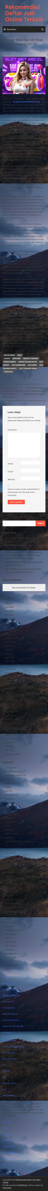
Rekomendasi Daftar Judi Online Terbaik (24, 13)
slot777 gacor (11, 945)
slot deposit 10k (12, 891)
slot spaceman (9, 1040)
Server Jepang (11, 833)
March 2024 (10, 707)
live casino (9, 798)
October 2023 (11, 727)
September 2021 (12, 754)
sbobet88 (9, 829)
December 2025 (11, 626)
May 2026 (9, 611)
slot (4, 1064)
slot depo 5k (10, 887)
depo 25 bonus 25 (12, 783)
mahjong (9, 802)
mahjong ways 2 (12, 814)
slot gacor (9, 895)
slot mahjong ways (13, 911)
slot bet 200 (10, 852)
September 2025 (12, 638)
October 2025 (11, 634)
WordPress (23, 1185)
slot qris (8, 918)
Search (5, 519)
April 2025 (9, 657)
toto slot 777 (8, 1001)
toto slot (9, 961)
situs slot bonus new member (18, 841)
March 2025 (10, 661)
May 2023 (9, 746)
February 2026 (11, 622)
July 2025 (9, 645)
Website (11, 479)
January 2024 (10, 715)
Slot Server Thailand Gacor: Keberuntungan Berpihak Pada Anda (34, 391)
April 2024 (9, 703)
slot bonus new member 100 (17, 872)
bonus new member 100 (15, 775)
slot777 (8, 938)
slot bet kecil (11, 856)
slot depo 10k (11, 880)
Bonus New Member (13, 771)
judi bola (8, 791)
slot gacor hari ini (12, 899)
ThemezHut (7, 1188)
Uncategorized (11, 965)
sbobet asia (8, 1134)
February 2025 (11, 665)
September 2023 (12, 731)
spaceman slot (11, 953)
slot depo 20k (11, 883)
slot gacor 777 (9, 1052)
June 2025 (9, 649)
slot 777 (8, 849)
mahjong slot (11, 806)
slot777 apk (10, 942)
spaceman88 (10, 957)
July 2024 (9, 692)
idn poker (7, 1122)
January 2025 (10, 669)
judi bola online (11, 794)
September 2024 (12, 684)
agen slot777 (10, 767)
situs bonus (10, 837)
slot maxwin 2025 (18, 365)
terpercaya (8, 372)
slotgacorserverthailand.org (26, 101)
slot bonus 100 (11, 864)
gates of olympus (10, 1058)
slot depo (9, 876)
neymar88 (9, 818)
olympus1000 (11, 822)
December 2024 (11, 672)
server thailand (9, 1158)
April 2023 (9, 750)
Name (11, 463)
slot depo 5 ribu (9, 1152)
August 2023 (10, 735)
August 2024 (10, 688)
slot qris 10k (10, 922)
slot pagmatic (9, 1007)
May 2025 (9, 653)
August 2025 (10, 642)
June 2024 (9, 696)
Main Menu (11, 29)
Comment (13, 429)
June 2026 (9, 607)
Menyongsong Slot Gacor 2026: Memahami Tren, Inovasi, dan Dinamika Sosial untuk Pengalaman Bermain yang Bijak (23, 555)
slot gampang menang (15, 907)
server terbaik (10, 362)
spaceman (9, 949)
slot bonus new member (15, 868)
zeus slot (9, 969)
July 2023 (9, 738)
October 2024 (11, 680)
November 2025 (12, 630)
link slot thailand (30, 358)
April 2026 (9, 614)
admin (22, 52)
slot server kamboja (13, 930)
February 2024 (11, 711)
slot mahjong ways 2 (14, 914)
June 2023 (9, 742)
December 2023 (11, 719)
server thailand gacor (28, 362)
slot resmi (32, 365)
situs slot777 (8, 1164)
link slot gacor (9, 1146)
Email (11, 471)
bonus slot (9, 779)
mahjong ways (11, 810)
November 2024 (12, 676)
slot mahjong (8, 989)
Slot (20, 355)
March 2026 (10, 618)
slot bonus (9, 860)
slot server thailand (11, 995)
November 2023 (12, 723)
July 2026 (9, 603)
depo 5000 (16, 358)
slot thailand (10, 934)
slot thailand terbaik (28, 368)
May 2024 (9, 700)
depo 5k (8, 787)
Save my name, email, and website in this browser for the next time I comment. (23, 492)
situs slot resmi (9, 1083)
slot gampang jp (12, 903)
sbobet (8, 825)
